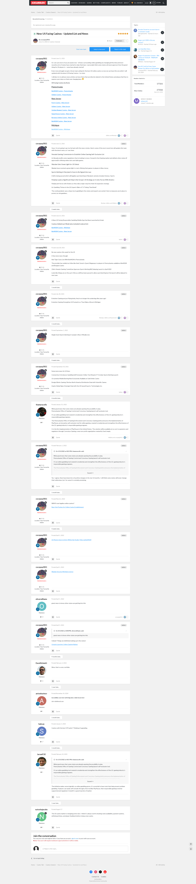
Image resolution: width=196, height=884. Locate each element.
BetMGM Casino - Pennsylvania (62, 91)
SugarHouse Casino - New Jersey (63, 114)
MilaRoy (114, 203)
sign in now (75, 838)
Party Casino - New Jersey (60, 103)
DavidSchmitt (41, 663)
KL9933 (140, 44)
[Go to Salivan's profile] (41, 731)
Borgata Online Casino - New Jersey (64, 117)
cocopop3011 (45, 40)
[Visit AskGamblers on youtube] (105, 871)
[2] (163, 3)
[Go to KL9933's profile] (135, 41)
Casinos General (54, 42)
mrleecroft (144, 101)
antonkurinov (41, 693)
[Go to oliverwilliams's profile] (41, 606)
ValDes (108, 135)
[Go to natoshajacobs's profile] (41, 816)
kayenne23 (114, 318)
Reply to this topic (120, 49)
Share (110, 41)
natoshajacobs (41, 809)
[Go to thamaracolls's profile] (41, 411)
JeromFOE (41, 754)
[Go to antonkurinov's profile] (41, 700)
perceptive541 (142, 33)
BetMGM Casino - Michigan (61, 129)
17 (42, 742)
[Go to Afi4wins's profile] (135, 56)
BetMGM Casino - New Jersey (62, 121)
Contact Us (95, 876)
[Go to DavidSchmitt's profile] (41, 670)
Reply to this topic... (50, 849)
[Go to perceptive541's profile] (135, 30)
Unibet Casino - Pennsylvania (61, 94)
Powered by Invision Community (98, 881)
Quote (58, 135)
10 (42, 617)
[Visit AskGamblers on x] (100, 871)
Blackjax (114, 135)
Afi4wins (140, 62)
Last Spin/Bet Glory (144, 49)
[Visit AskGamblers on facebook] (91, 871)
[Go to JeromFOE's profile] (41, 761)
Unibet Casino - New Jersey (61, 106)
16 (42, 681)
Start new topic (81, 49)
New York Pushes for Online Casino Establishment (68, 507)
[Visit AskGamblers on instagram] (95, 871)
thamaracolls (41, 405)
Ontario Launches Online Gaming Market (65, 644)
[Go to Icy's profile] (135, 50)
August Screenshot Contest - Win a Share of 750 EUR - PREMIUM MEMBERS (148, 58)
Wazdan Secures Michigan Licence (62, 572)
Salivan (41, 724)
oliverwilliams (41, 599)
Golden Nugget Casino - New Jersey (64, 110)
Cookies (103, 876)
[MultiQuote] (53, 135)
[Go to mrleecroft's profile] (136, 101)
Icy (139, 51)
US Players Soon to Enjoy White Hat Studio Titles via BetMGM (71, 540)
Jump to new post (99, 49)
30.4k (42, 78)
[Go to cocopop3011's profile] (35, 41)
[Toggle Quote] (54, 451)
